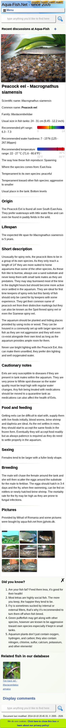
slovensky (35, 2)
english (52, 2)
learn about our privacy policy (33, 725)
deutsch (59, 2)
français (44, 2)
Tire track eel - (10, 685)
